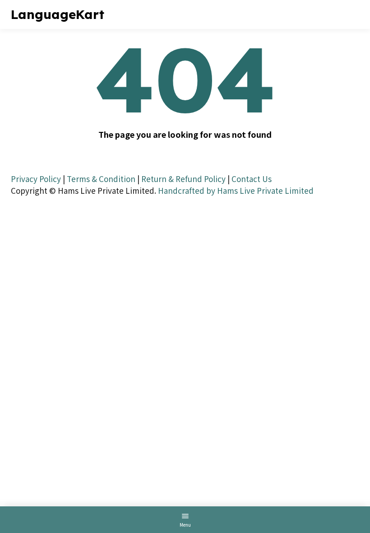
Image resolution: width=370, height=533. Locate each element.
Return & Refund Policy (183, 178)
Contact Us (251, 178)
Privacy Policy (36, 178)
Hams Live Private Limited (265, 190)
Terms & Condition (101, 178)
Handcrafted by (186, 190)
